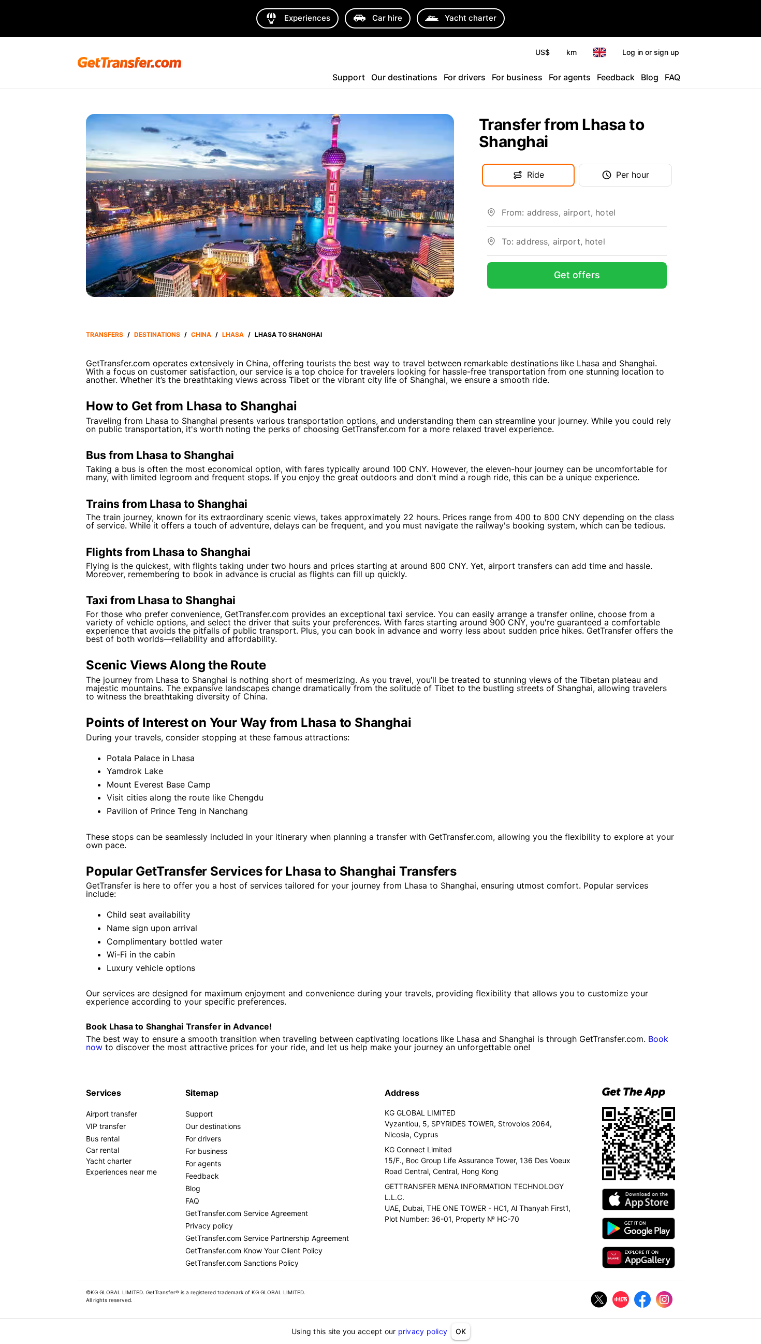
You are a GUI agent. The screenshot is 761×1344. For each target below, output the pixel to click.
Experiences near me (121, 1171)
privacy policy (423, 1331)
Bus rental (103, 1138)
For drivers (465, 77)
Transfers (104, 334)
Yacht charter (108, 1160)
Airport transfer (111, 1113)
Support (348, 77)
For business (517, 77)
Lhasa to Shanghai (288, 334)
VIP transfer (106, 1126)
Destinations (157, 334)
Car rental (102, 1150)
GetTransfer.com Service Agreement (246, 1213)
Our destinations (404, 77)
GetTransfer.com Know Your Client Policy (254, 1250)
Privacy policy (209, 1225)
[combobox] (584, 216)
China (201, 334)
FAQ (672, 77)
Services (103, 1093)
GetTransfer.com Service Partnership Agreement (267, 1238)
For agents (570, 77)
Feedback (616, 77)
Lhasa (233, 334)
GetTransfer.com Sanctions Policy (242, 1263)
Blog (649, 77)
